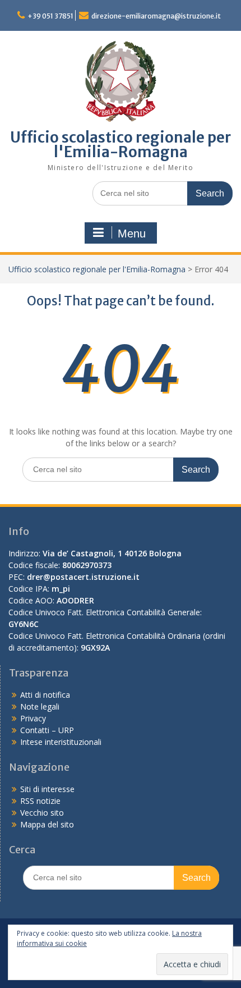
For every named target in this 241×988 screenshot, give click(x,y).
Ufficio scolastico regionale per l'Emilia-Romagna (120, 144)
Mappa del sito (47, 824)
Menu (132, 233)
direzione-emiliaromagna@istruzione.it (156, 16)
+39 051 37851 (50, 16)
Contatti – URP (47, 730)
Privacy (33, 718)
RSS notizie (40, 800)
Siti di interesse (47, 789)
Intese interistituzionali (60, 742)
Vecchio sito (42, 812)
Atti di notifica (45, 694)
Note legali (39, 706)
